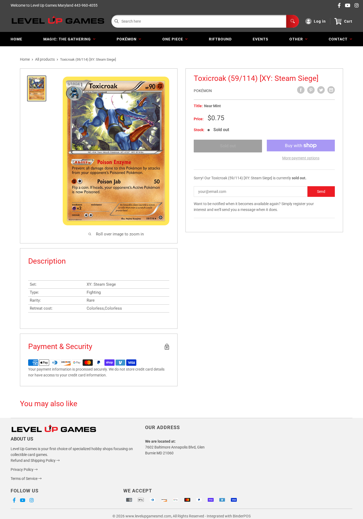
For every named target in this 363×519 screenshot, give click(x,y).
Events (260, 39)
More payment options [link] (300, 158)
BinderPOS (242, 516)
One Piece (173, 39)
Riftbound (220, 39)
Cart (348, 21)
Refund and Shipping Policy (33, 460)
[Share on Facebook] (301, 90)
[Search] (292, 21)
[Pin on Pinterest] (311, 90)
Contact (339, 39)
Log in (320, 21)
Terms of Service (24, 478)
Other (297, 39)
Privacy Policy (22, 469)
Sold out (228, 145)
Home (16, 39)
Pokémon (128, 39)
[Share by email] (331, 90)
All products (45, 59)
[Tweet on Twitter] (321, 90)
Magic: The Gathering (68, 39)
